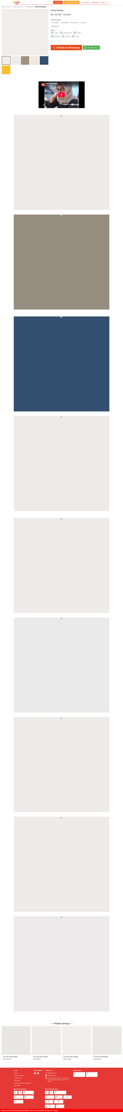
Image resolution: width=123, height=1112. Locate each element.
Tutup (56, 1110)
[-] (35, 1073)
